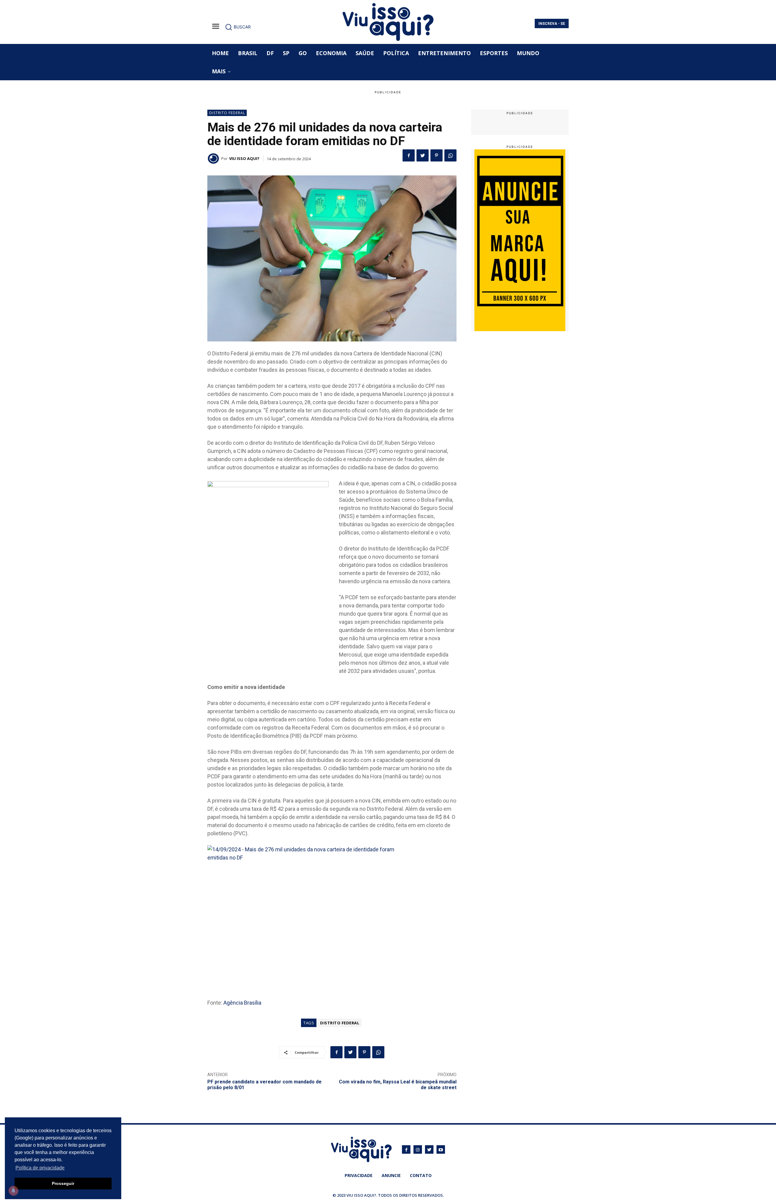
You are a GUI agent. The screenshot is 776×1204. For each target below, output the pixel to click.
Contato (421, 1175)
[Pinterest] (436, 155)
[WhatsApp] (450, 155)
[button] (238, 27)
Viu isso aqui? (244, 158)
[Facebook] (409, 155)
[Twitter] (422, 155)
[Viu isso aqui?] (214, 158)
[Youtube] (440, 1149)
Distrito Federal (227, 112)
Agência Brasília (242, 1002)
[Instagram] (417, 1149)
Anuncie (391, 1175)
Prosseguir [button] (63, 1183)
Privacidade (359, 1175)
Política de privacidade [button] (40, 1167)
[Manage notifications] (13, 1191)
